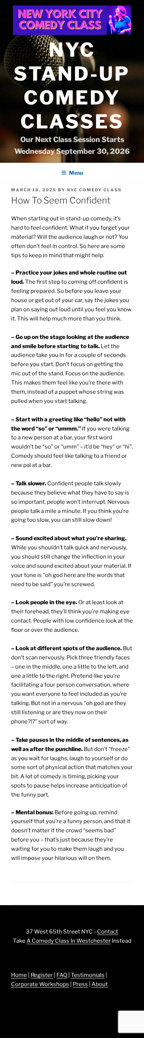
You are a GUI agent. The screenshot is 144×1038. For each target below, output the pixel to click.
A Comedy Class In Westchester (69, 941)
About (100, 984)
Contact (107, 931)
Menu (76, 173)
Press (80, 984)
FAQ (61, 975)
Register (42, 975)
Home (19, 975)
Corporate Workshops (40, 984)
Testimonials (87, 975)
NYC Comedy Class (94, 189)
